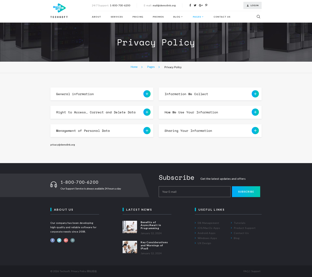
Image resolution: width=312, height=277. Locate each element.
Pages (197, 17)
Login (255, 5)
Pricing (138, 17)
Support (256, 271)
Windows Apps (207, 238)
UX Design (204, 243)
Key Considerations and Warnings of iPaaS (154, 245)
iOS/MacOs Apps (209, 227)
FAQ (246, 271)
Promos (158, 17)
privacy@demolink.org (62, 144)
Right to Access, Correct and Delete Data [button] (96, 112)
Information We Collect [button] (186, 93)
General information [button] (75, 93)
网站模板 (92, 271)
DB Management (208, 222)
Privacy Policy (78, 271)
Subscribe (246, 191)
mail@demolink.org (164, 5)
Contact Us (222, 17)
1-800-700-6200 (120, 5)
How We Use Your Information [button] (191, 112)
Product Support (245, 227)
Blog (176, 17)
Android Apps (207, 233)
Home (134, 66)
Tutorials (240, 222)
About (96, 17)
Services (117, 17)
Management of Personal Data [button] (83, 130)
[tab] (101, 94)
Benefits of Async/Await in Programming (151, 225)
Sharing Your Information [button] (188, 130)
